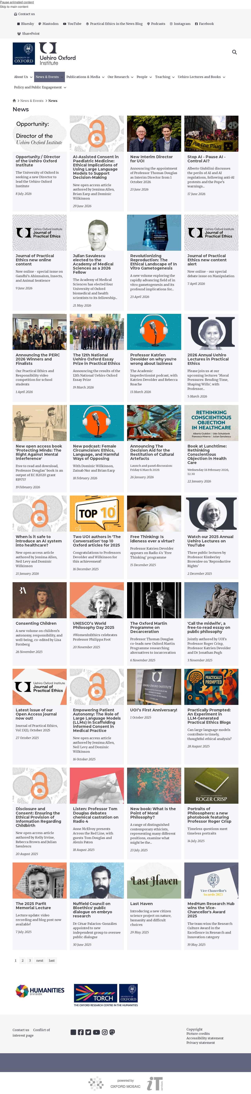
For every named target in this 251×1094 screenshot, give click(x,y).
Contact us (21, 1030)
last (52, 960)
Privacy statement (200, 1043)
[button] (234, 52)
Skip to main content (14, 6)
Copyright (194, 1029)
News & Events (32, 101)
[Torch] (105, 995)
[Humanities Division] (40, 991)
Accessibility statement (205, 1038)
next (39, 960)
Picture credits (198, 1034)
